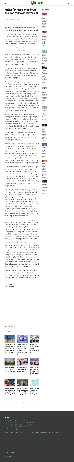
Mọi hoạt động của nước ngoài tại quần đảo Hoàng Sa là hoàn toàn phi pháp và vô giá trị (44, 97)
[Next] (23, 402)
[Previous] (20, 402)
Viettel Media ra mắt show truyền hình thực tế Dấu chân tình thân (44, 59)
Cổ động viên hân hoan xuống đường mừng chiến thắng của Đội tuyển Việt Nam (10, 392)
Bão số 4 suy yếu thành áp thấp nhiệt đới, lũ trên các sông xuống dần (34, 392)
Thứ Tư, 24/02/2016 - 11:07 (12, 20)
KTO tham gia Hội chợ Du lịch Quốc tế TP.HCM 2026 (22, 369)
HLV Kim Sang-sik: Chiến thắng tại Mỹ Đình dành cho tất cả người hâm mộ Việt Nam (35, 371)
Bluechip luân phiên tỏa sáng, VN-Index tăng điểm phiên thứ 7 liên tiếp (44, 152)
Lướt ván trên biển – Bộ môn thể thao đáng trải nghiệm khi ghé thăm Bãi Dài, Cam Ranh (10, 348)
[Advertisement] (22, 306)
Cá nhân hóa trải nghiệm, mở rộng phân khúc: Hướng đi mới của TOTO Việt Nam (44, 134)
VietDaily (10, 456)
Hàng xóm (12, 326)
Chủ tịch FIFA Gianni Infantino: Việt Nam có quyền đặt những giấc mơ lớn (35, 348)
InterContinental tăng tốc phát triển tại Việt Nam (10, 369)
